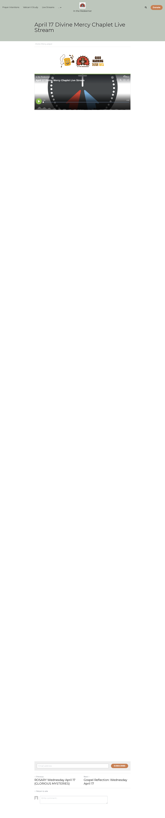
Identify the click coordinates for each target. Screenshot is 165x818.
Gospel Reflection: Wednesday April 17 (105, 781)
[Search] (146, 7)
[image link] (82, 5)
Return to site (42, 791)
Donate (156, 7)
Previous (39, 777)
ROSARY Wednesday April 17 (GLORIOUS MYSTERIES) (54, 781)
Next (86, 777)
